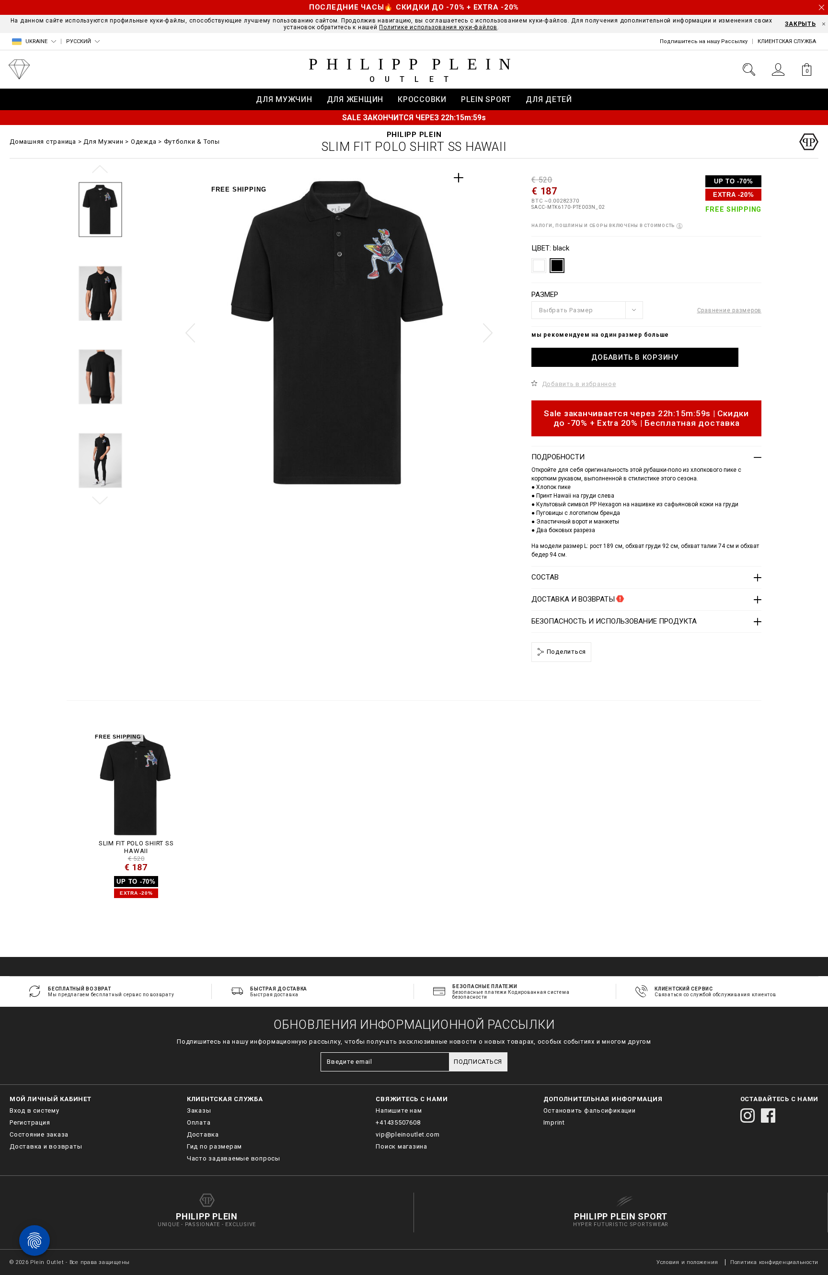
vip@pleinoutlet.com (407, 1134)
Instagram (747, 1115)
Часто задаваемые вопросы (233, 1158)
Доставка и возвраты (46, 1146)
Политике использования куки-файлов (438, 27)
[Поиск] (749, 69)
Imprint (554, 1122)
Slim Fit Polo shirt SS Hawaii (136, 847)
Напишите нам (399, 1110)
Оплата (199, 1122)
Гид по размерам (214, 1146)
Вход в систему (34, 1110)
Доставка (203, 1134)
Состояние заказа (39, 1134)
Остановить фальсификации (589, 1110)
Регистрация (30, 1122)
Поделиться (565, 651)
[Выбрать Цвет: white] (539, 266)
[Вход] (778, 69)
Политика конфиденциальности (774, 1262)
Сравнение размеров (729, 310)
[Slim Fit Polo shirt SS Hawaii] (136, 785)
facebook (768, 1115)
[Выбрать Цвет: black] (557, 266)
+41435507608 (398, 1122)
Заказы (199, 1110)
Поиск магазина (401, 1146)
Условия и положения (687, 1262)
